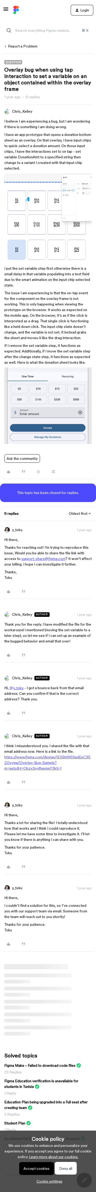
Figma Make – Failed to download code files (39, 1065)
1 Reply (10, 1093)
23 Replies (13, 1072)
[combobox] (48, 30)
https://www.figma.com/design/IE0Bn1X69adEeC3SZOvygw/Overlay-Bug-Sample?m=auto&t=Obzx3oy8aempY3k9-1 (47, 762)
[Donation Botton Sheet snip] (48, 443)
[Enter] (9, 30)
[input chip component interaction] (48, 260)
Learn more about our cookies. (53, 1157)
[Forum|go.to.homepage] (16, 10)
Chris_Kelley (22, 111)
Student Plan (14, 1123)
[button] (6, 11)
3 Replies (12, 1114)
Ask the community (22, 458)
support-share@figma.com (43, 558)
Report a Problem (22, 46)
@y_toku (16, 688)
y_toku (17, 530)
